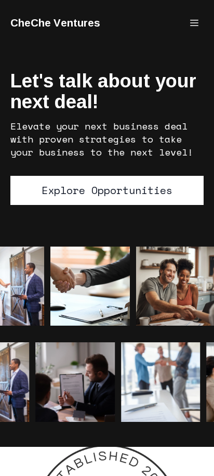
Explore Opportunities (107, 190)
